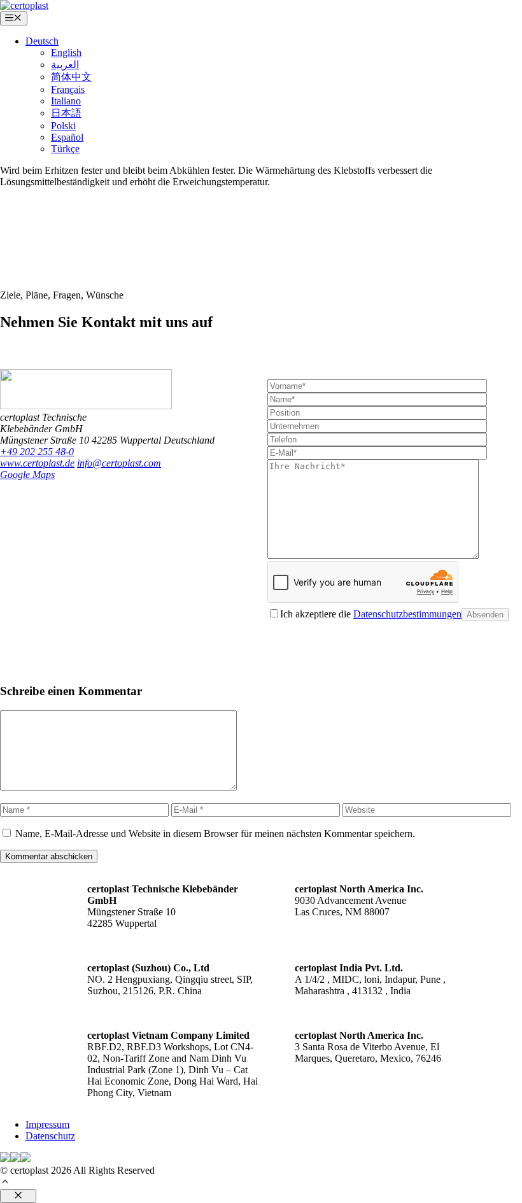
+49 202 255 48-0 (37, 451)
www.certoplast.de (37, 463)
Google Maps (27, 474)
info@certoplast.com (119, 463)
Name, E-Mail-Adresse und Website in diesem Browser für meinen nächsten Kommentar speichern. (215, 833)
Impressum (47, 1124)
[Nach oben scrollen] (5, 1183)
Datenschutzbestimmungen (407, 614)
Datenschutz (50, 1135)
